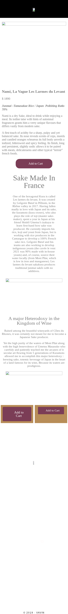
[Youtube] (26, 541)
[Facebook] (34, 529)
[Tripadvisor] (50, 529)
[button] (6, 9)
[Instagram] (18, 529)
